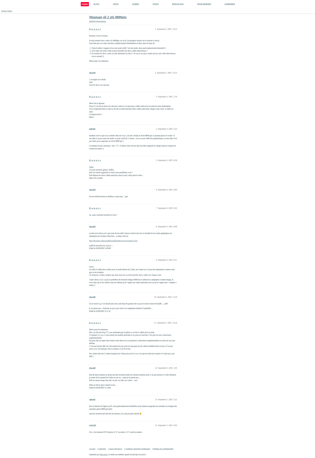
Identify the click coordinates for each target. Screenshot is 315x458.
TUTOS (156, 4)
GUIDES (135, 4)
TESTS (116, 4)
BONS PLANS (177, 4)
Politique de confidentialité (163, 449)
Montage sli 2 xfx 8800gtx (108, 17)
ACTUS (96, 4)
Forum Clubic (6, 11)
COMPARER (229, 4)
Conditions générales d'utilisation (137, 449)
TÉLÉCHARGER (204, 4)
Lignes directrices (115, 449)
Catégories (102, 449)
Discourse (103, 454)
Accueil (92, 449)
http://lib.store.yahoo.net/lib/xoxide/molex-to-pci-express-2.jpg (113, 241)
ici (100, 304)
